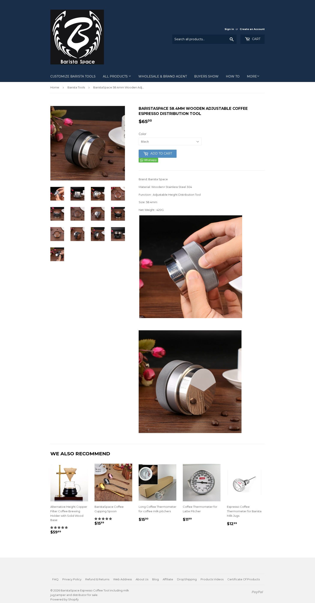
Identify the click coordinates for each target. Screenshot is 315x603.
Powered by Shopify (64, 599)
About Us (142, 579)
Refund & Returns (97, 579)
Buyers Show (206, 76)
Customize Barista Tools (73, 76)
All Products (116, 76)
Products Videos (212, 579)
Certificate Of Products (243, 579)
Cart (255, 39)
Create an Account (252, 29)
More (252, 76)
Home (54, 87)
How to (233, 76)
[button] (59, 527)
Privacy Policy (71, 579)
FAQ (55, 579)
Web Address (122, 579)
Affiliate (168, 579)
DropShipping (187, 579)
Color (142, 134)
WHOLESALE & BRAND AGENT (162, 76)
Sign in (229, 29)
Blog (155, 579)
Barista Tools (76, 87)
